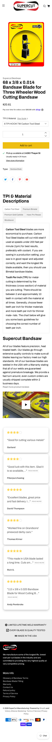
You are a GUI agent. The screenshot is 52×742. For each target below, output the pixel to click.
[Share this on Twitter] (5, 179)
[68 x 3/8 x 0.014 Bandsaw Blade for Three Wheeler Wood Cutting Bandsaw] (26, 44)
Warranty (7, 684)
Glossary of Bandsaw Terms (15, 678)
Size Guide (21, 119)
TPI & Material (14, 118)
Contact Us (8, 687)
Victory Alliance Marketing (15, 711)
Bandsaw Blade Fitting (13, 681)
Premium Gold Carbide (13, 215)
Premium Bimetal (30, 209)
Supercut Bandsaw (12, 78)
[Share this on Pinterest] (20, 179)
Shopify (43, 708)
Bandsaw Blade (16, 169)
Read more (33, 471)
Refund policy (9, 690)
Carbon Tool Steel (12, 209)
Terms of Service (10, 693)
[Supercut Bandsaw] (26, 6)
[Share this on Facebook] (12, 179)
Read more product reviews (16, 387)
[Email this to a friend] (27, 179)
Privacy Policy (9, 696)
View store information (15, 161)
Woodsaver (9, 220)
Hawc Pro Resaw (34, 215)
